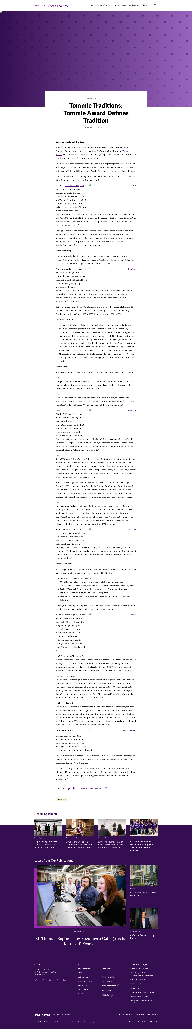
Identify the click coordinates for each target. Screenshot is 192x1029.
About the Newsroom (125, 1014)
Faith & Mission (83, 985)
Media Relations (153, 1014)
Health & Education (84, 990)
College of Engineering (138, 979)
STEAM (80, 994)
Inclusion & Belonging (85, 981)
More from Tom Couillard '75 (92, 789)
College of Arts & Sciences (139, 969)
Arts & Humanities (84, 969)
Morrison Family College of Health (142, 992)
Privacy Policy (82, 1022)
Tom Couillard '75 (103, 128)
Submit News (140, 1014)
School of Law (135, 988)
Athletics (81, 973)
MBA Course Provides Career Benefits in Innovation (110, 844)
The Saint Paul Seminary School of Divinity (142, 1002)
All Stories (105, 995)
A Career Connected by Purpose (142, 936)
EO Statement (58, 1022)
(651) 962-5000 (39, 975)
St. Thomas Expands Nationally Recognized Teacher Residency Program (141, 846)
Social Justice (106, 969)
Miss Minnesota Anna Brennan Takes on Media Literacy (79, 844)
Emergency (93, 1022)
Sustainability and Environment (112, 973)
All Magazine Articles (109, 986)
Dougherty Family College (139, 996)
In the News (145, 5)
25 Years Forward (143, 894)
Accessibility (70, 1022)
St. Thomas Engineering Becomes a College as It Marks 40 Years (80, 941)
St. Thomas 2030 (108, 977)
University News (100, 99)
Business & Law (83, 977)
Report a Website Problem (42, 1022)
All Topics (105, 990)
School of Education (137, 984)
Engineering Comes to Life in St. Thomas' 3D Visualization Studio (45, 844)
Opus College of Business (141, 974)
